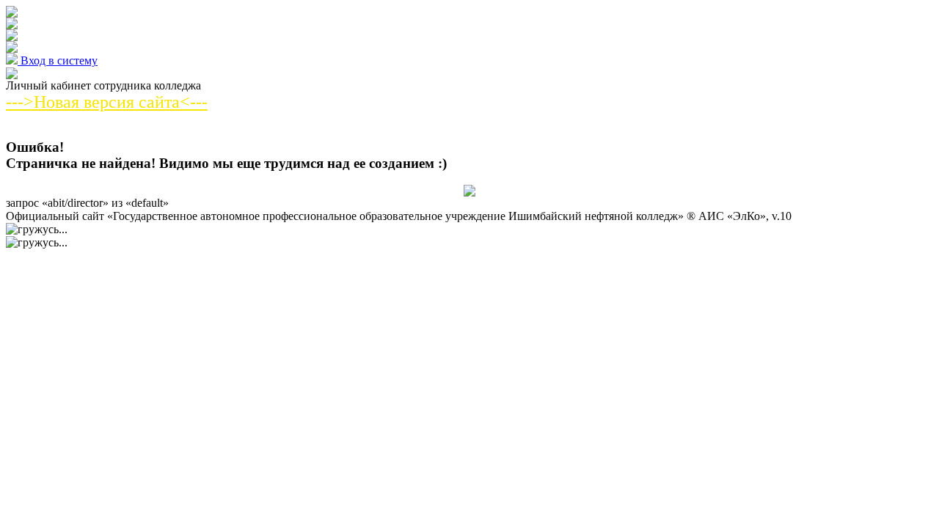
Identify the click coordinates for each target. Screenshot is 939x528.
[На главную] (12, 75)
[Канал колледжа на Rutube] (12, 49)
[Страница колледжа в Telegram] (12, 25)
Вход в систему (58, 60)
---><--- (107, 101)
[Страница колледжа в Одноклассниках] (12, 37)
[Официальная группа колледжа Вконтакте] (12, 13)
